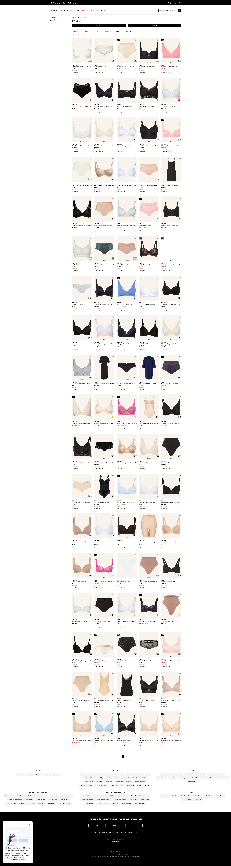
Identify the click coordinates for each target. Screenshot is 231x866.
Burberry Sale (178, 774)
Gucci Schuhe (187, 799)
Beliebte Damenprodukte (38, 792)
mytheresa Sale (192, 781)
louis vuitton (130, 785)
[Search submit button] (179, 10)
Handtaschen (31, 796)
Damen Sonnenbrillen (65, 803)
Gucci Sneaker (209, 796)
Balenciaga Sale (184, 778)
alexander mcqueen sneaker (123, 781)
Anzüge (147, 796)
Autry (147, 774)
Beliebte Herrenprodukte (115, 792)
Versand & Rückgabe (99, 832)
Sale (192, 770)
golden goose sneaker (101, 785)
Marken (115, 770)
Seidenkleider (54, 796)
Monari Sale (220, 774)
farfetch (29, 774)
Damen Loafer (64, 799)
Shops (38, 770)
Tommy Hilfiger (100, 778)
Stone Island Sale (166, 774)
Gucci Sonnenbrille (186, 796)
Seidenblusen (51, 803)
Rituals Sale (189, 774)
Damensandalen (41, 799)
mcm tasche (109, 781)
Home (74, 17)
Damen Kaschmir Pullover (15, 799)
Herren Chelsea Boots (120, 799)
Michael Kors (98, 774)
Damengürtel (29, 799)
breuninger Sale (223, 778)
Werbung (111, 832)
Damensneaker (43, 796)
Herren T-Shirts (86, 796)
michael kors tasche (140, 781)
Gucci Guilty (198, 799)
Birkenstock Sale (200, 774)
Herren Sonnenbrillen (87, 799)
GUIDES (89, 10)
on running (147, 785)
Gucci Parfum (198, 796)
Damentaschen (9, 796)
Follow (84, 20)
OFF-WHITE (136, 778)
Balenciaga (129, 774)
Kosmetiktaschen (11, 803)
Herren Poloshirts (126, 803)
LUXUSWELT (54, 10)
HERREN (69, 10)
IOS (97, 826)
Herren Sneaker (98, 796)
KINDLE (134, 826)
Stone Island (119, 774)
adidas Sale (173, 778)
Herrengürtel (90, 803)
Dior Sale (203, 778)
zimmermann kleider (86, 785)
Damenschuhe (23, 803)
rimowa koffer (89, 781)
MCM (144, 778)
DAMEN (62, 10)
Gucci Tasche (164, 796)
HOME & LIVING (99, 10)
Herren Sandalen (139, 803)
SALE (83, 10)
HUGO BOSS (88, 778)
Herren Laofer (133, 799)
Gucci (83, 774)
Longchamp (114, 785)
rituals (139, 785)
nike (122, 785)
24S (46, 774)
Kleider (33, 803)
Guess (117, 778)
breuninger (20, 774)
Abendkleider (20, 796)
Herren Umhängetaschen (103, 799)
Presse (117, 832)
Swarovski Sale (162, 778)
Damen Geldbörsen (67, 796)
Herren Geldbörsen (111, 796)
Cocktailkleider (53, 799)
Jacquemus (109, 774)
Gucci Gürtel (220, 796)
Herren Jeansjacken (103, 803)
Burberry (110, 778)
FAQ (107, 832)
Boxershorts (115, 803)
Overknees (41, 803)
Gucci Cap (174, 796)
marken (79, 17)
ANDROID (115, 826)
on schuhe (99, 781)
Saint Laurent (139, 774)
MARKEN (77, 10)
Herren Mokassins (136, 796)
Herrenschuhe (124, 796)
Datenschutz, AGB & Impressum (129, 832)
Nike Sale (210, 774)
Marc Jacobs (126, 778)
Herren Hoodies (145, 799)
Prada (90, 774)
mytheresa (38, 774)
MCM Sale (212, 778)
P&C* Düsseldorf (54, 774)
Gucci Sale (194, 778)
